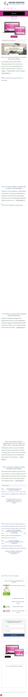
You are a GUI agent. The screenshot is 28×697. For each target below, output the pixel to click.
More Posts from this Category (10, 575)
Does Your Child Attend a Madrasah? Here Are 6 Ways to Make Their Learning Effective (14, 443)
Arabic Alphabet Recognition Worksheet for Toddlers (14, 542)
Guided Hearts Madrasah (18, 598)
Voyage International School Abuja (18, 611)
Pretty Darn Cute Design (19, 692)
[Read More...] (6, 73)
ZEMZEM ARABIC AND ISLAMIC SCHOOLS (18, 602)
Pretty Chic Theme (6, 692)
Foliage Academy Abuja (18, 606)
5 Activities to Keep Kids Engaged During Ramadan (14, 314)
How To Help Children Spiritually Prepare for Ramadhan (14, 187)
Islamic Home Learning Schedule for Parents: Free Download (14, 531)
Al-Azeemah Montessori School (18, 585)
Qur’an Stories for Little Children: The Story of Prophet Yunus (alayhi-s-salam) (14, 501)
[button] (14, 18)
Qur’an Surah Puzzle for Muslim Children (14, 489)
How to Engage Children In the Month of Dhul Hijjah (14, 468)
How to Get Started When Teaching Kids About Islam (14, 58)
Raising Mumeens (14, 3)
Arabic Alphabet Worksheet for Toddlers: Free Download (14, 552)
